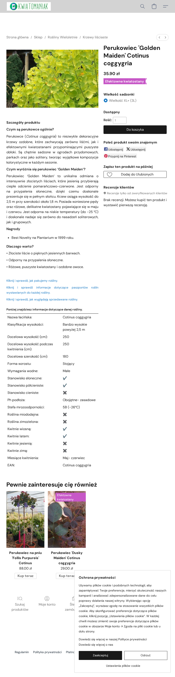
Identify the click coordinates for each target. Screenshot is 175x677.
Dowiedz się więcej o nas (96, 645)
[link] (123, 664)
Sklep (38, 37)
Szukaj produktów (20, 607)
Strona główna (17, 37)
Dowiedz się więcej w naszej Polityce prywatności (113, 639)
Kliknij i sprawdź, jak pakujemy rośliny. (32, 281)
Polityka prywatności (47, 652)
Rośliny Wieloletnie (62, 37)
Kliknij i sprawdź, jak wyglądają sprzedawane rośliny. (42, 299)
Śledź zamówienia (74, 607)
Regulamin (22, 652)
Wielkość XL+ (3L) (122, 100)
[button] (29, 6)
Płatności (72, 652)
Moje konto (47, 604)
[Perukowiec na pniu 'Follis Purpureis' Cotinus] (25, 519)
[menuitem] (159, 37)
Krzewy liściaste (95, 37)
